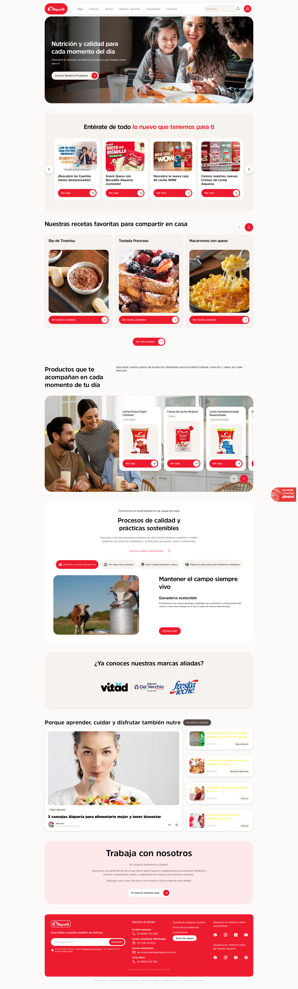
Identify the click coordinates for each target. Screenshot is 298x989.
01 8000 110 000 (147, 933)
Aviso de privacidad (149, 980)
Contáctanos (180, 932)
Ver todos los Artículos (197, 722)
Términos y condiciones (193, 980)
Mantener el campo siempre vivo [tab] (79, 564)
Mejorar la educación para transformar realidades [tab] (215, 564)
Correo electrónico (143, 948)
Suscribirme (116, 942)
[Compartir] (176, 825)
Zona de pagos (185, 938)
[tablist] (149, 564)
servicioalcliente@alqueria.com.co (156, 952)
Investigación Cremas (171, 980)
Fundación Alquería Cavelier (189, 922)
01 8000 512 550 (147, 961)
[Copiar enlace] (169, 825)
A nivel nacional (141, 929)
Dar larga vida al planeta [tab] (121, 564)
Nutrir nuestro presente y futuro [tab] (161, 564)
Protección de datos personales (124, 980)
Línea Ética (138, 957)
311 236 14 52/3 (146, 943)
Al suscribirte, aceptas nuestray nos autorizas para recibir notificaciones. (87, 950)
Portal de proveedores (186, 927)
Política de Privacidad (91, 949)
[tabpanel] (149, 605)
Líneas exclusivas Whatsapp (149, 939)
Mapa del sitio (100, 980)
